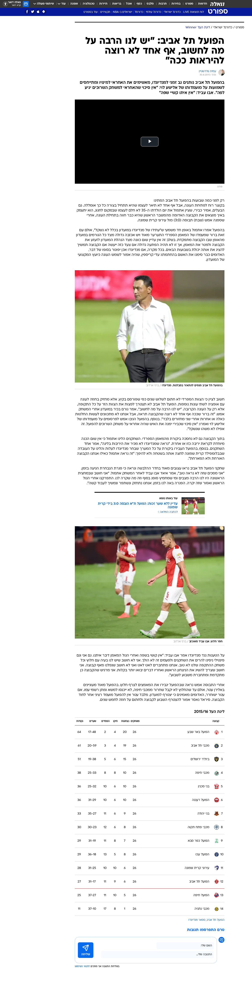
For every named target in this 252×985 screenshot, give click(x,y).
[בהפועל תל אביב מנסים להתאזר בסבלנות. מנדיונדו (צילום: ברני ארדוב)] (149, 329)
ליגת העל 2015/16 (209, 712)
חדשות (202, 3)
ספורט (189, 3)
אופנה (74, 3)
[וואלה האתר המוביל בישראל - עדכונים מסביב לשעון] (217, 4)
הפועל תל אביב (215, 920)
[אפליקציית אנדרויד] (43, 11)
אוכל (129, 3)
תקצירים (105, 12)
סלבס (150, 3)
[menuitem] (200, 4)
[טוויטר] (32, 11)
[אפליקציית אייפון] (38, 11)
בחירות (176, 3)
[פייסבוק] (27, 11)
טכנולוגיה (88, 3)
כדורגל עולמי (153, 12)
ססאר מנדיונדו (196, 920)
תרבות (162, 3)
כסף (139, 3)
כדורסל (139, 12)
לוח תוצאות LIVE (193, 12)
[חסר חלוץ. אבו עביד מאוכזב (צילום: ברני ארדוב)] (149, 585)
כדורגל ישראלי (172, 12)
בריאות (116, 3)
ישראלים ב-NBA (122, 12)
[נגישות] (5, 4)
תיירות (103, 3)
